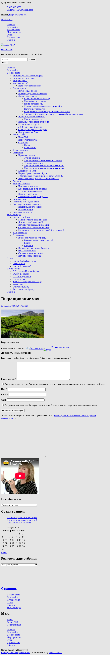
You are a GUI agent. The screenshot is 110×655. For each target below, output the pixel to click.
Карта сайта (12, 27)
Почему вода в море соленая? (32, 93)
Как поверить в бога (28, 132)
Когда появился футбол (29, 124)
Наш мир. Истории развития (27, 204)
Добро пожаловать (17, 14)
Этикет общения (32, 158)
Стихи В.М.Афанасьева (24, 261)
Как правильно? (20, 83)
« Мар (4, 552)
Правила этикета (26, 155)
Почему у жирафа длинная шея (33, 225)
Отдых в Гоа (19, 279)
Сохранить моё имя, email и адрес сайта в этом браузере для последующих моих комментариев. (51, 405)
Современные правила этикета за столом (44, 165)
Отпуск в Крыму (21, 286)
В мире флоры (20, 232)
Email (4, 394)
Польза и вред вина (27, 194)
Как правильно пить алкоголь (32, 189)
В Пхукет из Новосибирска (26, 271)
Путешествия (13, 37)
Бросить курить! (21, 150)
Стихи (10, 35)
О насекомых (19, 235)
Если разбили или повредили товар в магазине (47, 111)
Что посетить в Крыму (24, 289)
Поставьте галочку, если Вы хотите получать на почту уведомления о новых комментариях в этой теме (55, 384)
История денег (20, 80)
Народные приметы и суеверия (33, 122)
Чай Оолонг (30, 147)
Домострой (18, 152)
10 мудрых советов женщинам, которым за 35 (40, 176)
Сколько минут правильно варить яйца (43, 106)
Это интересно (20, 88)
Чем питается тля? (27, 250)
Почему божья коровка (29, 256)
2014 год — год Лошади (30, 127)
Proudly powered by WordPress (15, 652)
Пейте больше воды (33, 104)
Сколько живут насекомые (31, 253)
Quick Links (6, 19)
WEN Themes (55, 652)
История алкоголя (21, 183)
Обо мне (11, 40)
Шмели (27, 243)
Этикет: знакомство (33, 163)
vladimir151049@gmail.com (20, 10)
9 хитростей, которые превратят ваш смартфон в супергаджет (54, 114)
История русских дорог (24, 78)
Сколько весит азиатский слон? (33, 227)
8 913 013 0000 (14, 7)
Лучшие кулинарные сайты (31, 116)
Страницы (9, 588)
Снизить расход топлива (19, 522)
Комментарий (8, 379)
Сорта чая (23, 142)
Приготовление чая (27, 140)
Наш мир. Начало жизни (30, 207)
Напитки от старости (34, 109)
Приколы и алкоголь (28, 186)
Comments (14, 625)
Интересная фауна (21, 217)
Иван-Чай (23, 137)
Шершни (28, 245)
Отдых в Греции (21, 274)
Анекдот (17, 181)
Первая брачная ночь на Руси (32, 173)
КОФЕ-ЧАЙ (19, 134)
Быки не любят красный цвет (32, 219)
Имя (4, 389)
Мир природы (14, 32)
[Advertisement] (22, 439)
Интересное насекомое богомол (33, 248)
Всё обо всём (13, 29)
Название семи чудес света (26, 201)
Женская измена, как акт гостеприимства (38, 178)
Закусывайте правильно (30, 191)
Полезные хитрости (22, 212)
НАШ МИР (6, 49)
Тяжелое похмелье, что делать (33, 196)
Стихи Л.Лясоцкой (22, 266)
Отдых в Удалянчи (22, 276)
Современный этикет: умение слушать (43, 160)
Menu (4, 63)
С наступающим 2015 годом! (32, 129)
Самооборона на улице (35, 101)
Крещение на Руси (27, 171)
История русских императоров (28, 75)
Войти (10, 619)
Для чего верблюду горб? (30, 222)
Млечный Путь (25, 209)
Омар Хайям (19, 263)
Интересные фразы (27, 91)
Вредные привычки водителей (22, 520)
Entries (12, 622)
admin (25, 306)
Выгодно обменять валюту (37, 98)
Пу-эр (27, 145)
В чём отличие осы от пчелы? (32, 238)
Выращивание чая (60, 347)
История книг (19, 199)
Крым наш (18, 284)
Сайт (3, 400)
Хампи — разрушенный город (27, 281)
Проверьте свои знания (29, 85)
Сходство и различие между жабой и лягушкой (41, 230)
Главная (11, 24)
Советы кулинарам (33, 119)
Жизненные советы (27, 96)
